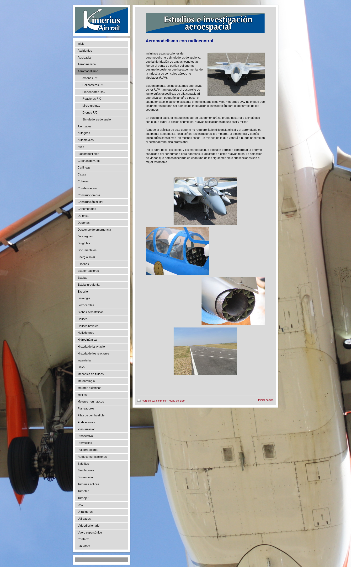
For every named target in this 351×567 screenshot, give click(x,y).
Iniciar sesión (265, 399)
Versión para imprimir (154, 400)
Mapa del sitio (177, 400)
